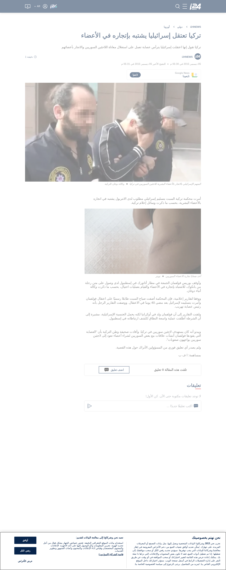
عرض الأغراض (25, 561)
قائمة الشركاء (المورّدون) (111, 554)
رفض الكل (25, 550)
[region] (113, 551)
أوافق (25, 540)
